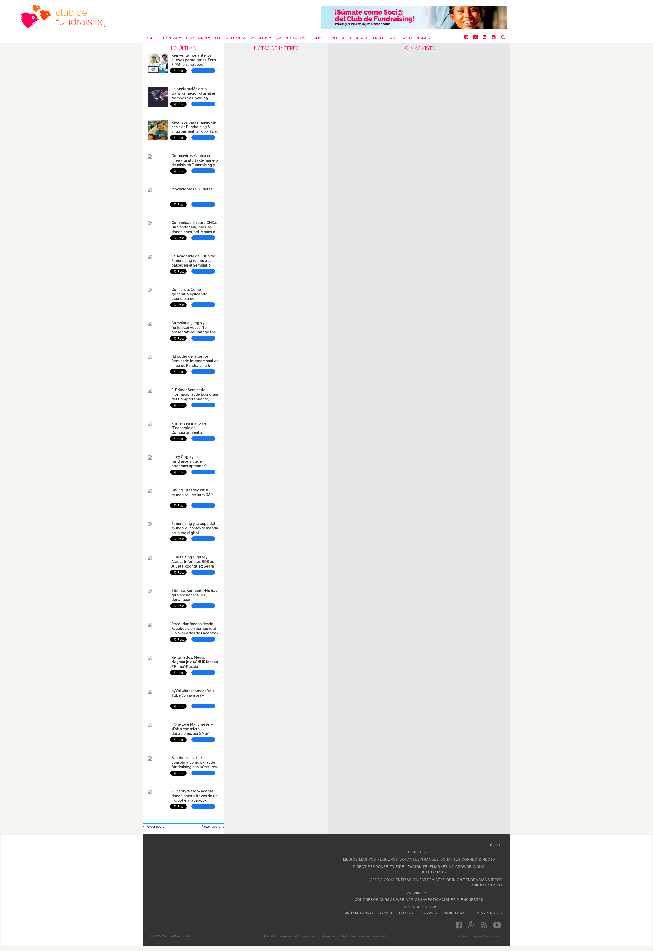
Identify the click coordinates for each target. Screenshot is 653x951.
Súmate (318, 38)
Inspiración (196, 38)
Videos (495, 879)
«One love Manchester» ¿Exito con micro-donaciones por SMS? (192, 729)
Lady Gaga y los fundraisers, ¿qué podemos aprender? (189, 461)
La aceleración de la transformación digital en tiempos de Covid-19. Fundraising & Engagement (193, 98)
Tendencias (475, 879)
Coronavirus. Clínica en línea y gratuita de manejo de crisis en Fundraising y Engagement (194, 162)
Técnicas (170, 38)
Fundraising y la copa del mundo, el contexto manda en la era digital (194, 528)
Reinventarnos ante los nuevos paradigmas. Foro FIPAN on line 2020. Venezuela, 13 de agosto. (193, 62)
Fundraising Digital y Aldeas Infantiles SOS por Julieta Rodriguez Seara (193, 561)
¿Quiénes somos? (291, 38)
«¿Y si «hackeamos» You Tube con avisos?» (192, 693)
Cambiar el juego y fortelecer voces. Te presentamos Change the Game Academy (193, 330)
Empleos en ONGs (230, 38)
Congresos (367, 899)
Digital (151, 38)
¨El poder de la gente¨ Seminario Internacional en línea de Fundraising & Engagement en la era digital (194, 365)
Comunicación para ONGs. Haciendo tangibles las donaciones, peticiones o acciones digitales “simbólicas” (194, 232)
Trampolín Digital (416, 38)
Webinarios (408, 899)
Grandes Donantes (441, 859)
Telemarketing (438, 866)
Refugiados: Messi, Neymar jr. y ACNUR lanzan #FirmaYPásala (194, 662)
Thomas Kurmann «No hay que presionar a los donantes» (194, 595)
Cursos (387, 899)
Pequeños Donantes (398, 859)
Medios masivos (359, 859)
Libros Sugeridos (419, 907)
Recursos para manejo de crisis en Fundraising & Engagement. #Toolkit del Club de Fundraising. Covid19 (194, 131)
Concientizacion (401, 879)
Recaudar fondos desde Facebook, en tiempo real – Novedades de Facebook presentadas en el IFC (194, 631)
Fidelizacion (409, 866)
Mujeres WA (384, 38)
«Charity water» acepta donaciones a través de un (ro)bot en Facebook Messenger (194, 798)
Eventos (337, 38)
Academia (259, 38)
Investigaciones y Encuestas (452, 899)
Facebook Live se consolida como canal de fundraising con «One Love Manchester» (194, 764)
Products (359, 38)
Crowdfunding (470, 866)
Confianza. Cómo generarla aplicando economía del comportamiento (189, 296)
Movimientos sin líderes (191, 189)
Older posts (153, 826)
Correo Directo (478, 859)
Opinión (454, 879)
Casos (376, 879)
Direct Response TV (374, 866)
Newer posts (213, 826)
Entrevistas (432, 879)
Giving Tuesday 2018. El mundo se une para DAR (192, 492)
